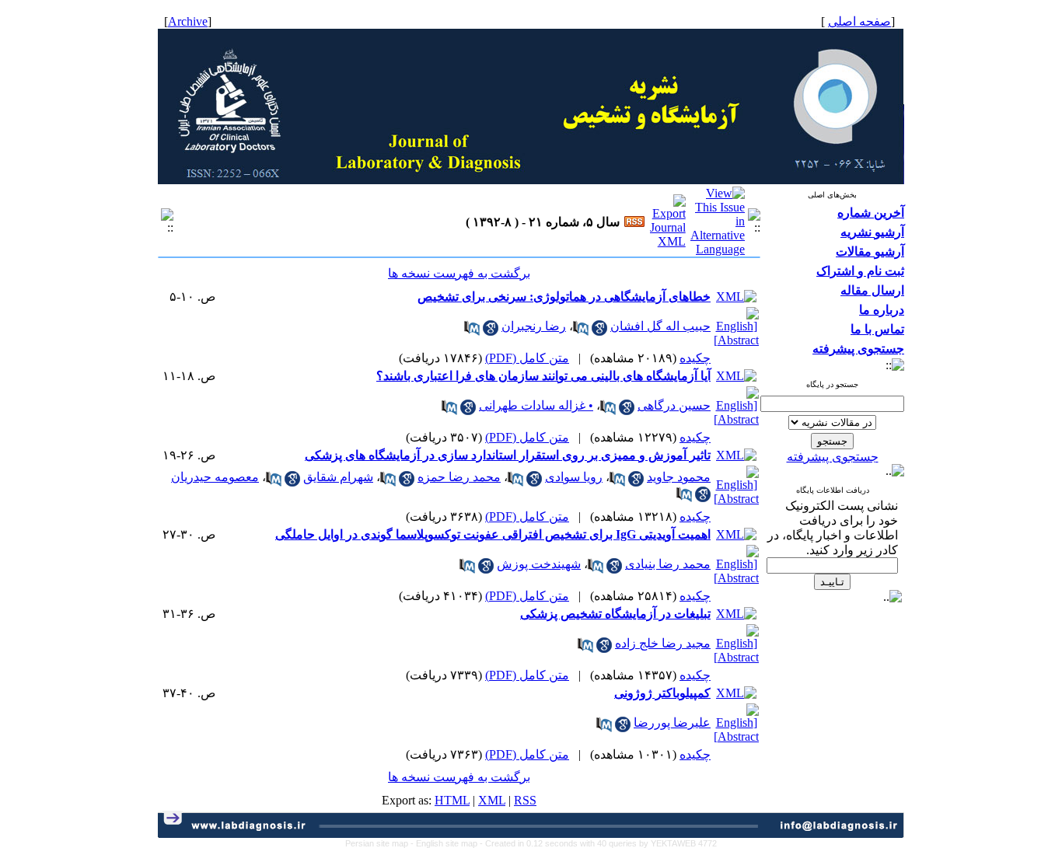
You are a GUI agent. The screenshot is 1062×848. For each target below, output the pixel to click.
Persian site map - (380, 843)
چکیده (695, 358)
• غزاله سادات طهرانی (536, 405)
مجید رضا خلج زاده (663, 643)
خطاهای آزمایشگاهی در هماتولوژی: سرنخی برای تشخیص (564, 296)
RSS (525, 800)
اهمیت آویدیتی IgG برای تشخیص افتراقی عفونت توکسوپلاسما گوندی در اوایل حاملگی (493, 534)
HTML (452, 800)
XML (491, 800)
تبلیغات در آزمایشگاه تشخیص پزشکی (615, 613)
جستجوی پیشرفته (833, 456)
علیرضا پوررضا (672, 722)
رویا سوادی (574, 476)
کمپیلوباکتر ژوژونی (662, 693)
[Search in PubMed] (581, 331)
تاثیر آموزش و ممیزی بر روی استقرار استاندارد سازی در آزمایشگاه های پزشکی (508, 455)
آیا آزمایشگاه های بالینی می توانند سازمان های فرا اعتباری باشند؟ (543, 375)
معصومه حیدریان (215, 476)
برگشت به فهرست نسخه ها (459, 273)
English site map (448, 843)
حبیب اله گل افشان (660, 326)
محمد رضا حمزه (459, 476)
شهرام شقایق (338, 476)
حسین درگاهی (674, 405)
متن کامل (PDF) (527, 358)
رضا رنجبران (533, 326)
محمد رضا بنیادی (668, 564)
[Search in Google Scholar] (599, 331)
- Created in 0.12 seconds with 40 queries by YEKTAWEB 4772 (598, 843)
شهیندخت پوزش (539, 564)
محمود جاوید (679, 476)
